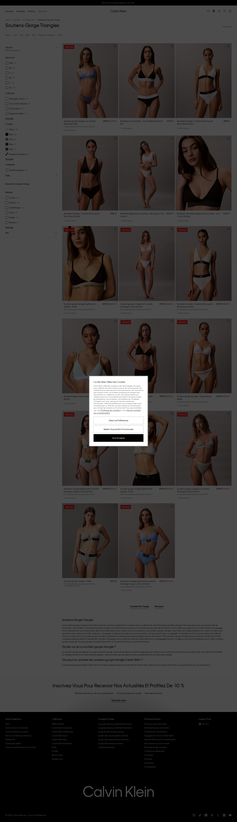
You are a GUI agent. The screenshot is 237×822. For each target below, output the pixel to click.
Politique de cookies (110, 410)
